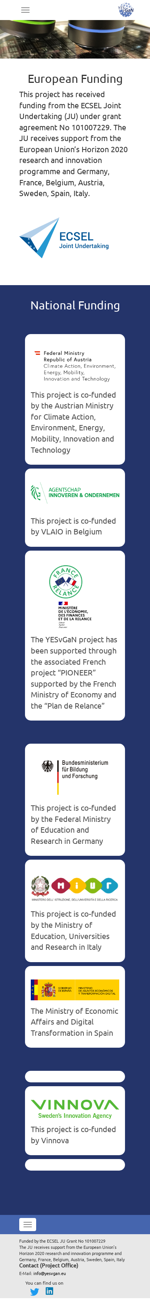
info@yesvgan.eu (49, 1273)
